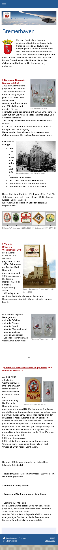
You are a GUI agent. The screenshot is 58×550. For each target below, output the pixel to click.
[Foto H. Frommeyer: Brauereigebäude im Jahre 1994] (39, 265)
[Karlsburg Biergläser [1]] (43, 93)
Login (52, 538)
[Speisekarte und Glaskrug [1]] (40, 389)
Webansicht (50, 541)
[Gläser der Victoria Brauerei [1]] (43, 326)
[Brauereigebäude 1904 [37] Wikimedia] (36, 156)
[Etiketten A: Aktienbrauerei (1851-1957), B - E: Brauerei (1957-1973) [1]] (29, 218)
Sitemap (22, 538)
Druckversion (12, 538)
